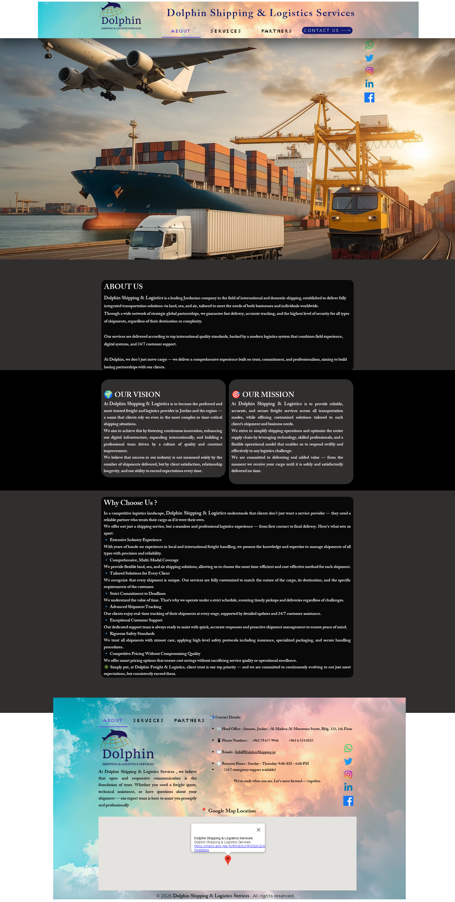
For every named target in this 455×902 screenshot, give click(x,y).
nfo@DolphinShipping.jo (255, 752)
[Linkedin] (369, 84)
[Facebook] (369, 97)
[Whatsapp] (369, 45)
